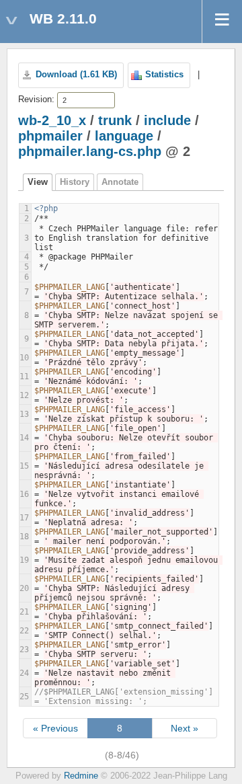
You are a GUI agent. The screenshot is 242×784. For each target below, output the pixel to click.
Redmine (81, 776)
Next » (184, 728)
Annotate (120, 182)
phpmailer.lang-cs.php (89, 151)
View (38, 182)
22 (24, 630)
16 (24, 494)
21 (24, 612)
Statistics (164, 74)
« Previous (55, 728)
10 (24, 357)
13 (24, 414)
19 (24, 560)
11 (24, 376)
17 (24, 517)
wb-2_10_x (52, 120)
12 (24, 395)
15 (24, 466)
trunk (115, 120)
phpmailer (50, 135)
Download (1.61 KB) (76, 74)
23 (24, 649)
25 (24, 696)
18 (24, 536)
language (124, 135)
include (167, 120)
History (74, 182)
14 (24, 437)
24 (24, 673)
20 (24, 588)
